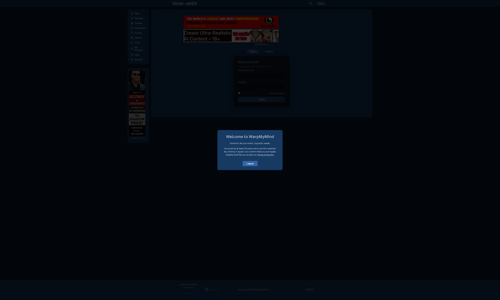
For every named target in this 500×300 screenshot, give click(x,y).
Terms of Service (265, 154)
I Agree (250, 163)
